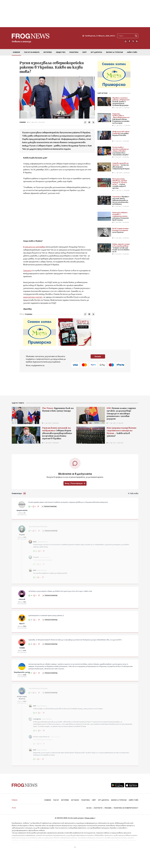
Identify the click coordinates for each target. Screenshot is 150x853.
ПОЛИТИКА (85, 800)
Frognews (28, 314)
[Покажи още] (75, 847)
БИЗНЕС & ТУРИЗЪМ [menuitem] (114, 52)
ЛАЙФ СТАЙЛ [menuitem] (132, 52)
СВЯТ (94, 800)
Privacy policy (89, 818)
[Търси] (136, 36)
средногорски (21, 510)
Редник (22, 535)
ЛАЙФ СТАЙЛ (133, 800)
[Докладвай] (38, 506)
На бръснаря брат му (22, 697)
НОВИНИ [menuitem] (16, 52)
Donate (98, 356)
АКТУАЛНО (75, 800)
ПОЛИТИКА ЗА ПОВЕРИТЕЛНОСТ (126, 808)
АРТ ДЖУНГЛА (103, 800)
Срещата (27, 270)
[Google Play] (117, 785)
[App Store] (131, 785)
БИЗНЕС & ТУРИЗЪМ (119, 800)
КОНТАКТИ (98, 808)
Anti (34, 570)
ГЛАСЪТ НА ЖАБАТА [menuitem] (31, 52)
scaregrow (37, 719)
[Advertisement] (75, 14)
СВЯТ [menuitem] (84, 52)
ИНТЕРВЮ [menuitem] (47, 52)
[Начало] (125, 41)
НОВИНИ (23, 122)
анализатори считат (32, 297)
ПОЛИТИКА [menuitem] (73, 52)
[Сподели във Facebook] (89, 122)
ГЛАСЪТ (56, 800)
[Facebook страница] (129, 41)
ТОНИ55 (22, 648)
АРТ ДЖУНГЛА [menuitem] (96, 52)
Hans (35, 542)
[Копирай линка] (85, 122)
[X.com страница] (133, 41)
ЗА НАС (89, 808)
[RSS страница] (136, 41)
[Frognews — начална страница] (24, 785)
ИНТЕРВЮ (65, 800)
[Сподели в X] (93, 122)
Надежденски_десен (22, 672)
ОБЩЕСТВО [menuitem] (60, 52)
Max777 (21, 624)
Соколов (22, 599)
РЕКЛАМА (108, 808)
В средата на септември (34, 247)
